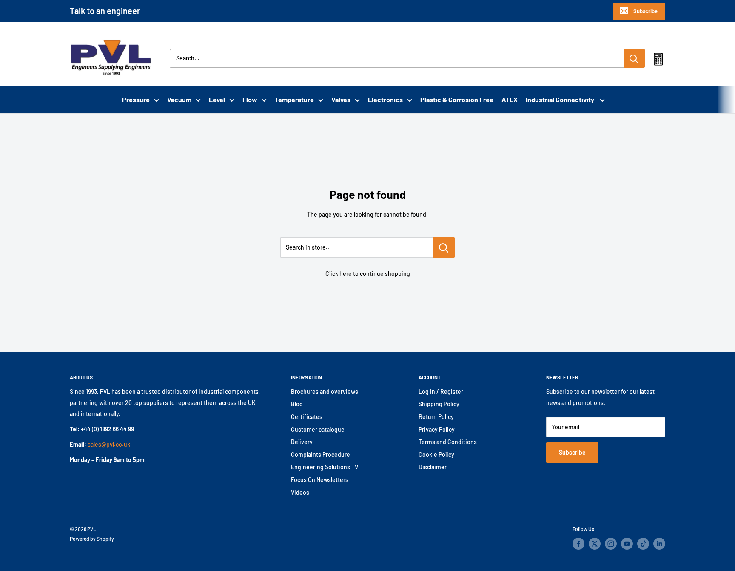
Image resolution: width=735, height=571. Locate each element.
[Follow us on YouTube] (627, 544)
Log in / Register (441, 391)
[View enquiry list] (658, 61)
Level (217, 99)
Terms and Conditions (448, 441)
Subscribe (645, 11)
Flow (249, 99)
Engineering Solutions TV (324, 467)
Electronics (385, 99)
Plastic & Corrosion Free (456, 99)
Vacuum (179, 99)
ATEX (509, 99)
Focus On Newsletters (319, 479)
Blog (297, 403)
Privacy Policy (437, 429)
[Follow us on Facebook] (578, 544)
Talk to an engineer (105, 11)
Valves (340, 99)
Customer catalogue (318, 429)
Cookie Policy (436, 454)
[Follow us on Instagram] (611, 544)
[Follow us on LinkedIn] (659, 544)
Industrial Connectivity (560, 99)
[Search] (634, 58)
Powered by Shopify (92, 539)
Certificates (306, 416)
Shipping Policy (439, 403)
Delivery (302, 441)
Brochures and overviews (324, 391)
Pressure (136, 99)
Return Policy (436, 416)
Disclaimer (433, 467)
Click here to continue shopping (367, 273)
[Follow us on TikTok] (643, 544)
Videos (300, 492)
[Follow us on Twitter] (595, 544)
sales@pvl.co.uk (109, 444)
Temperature (294, 99)
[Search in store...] (444, 247)
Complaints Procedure (320, 454)
